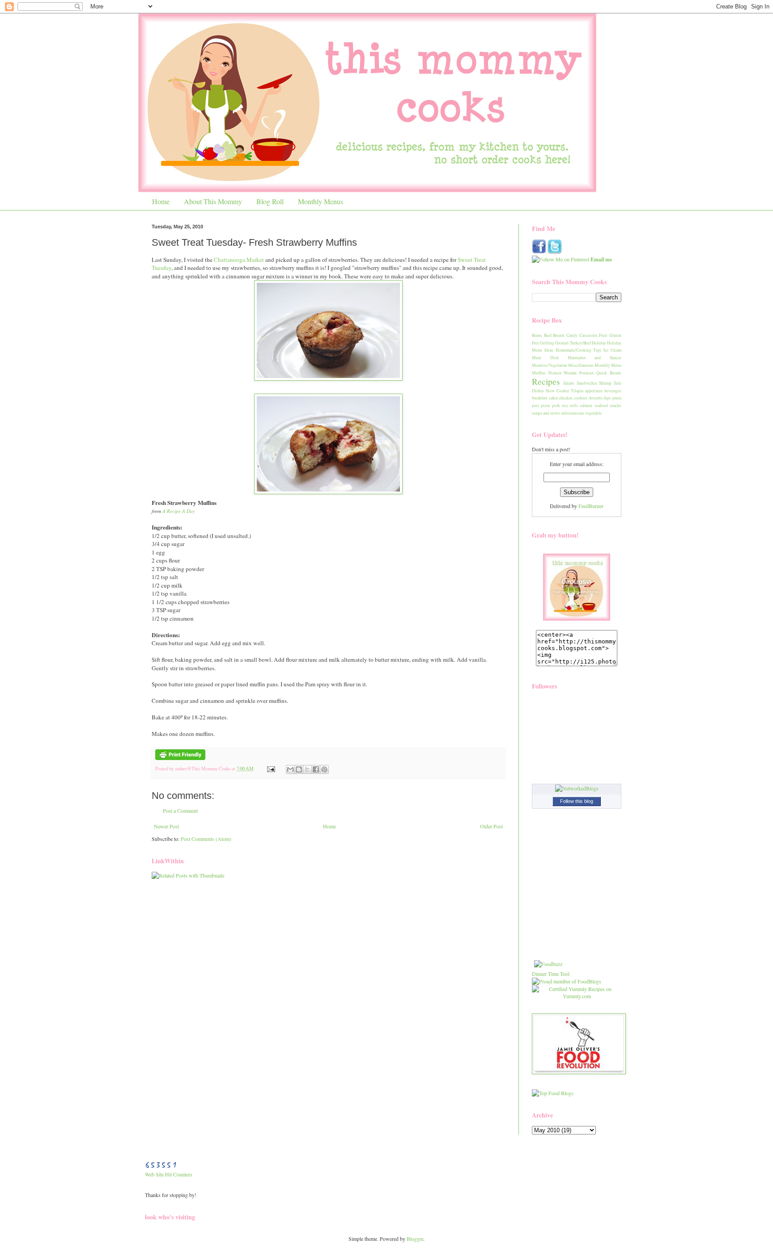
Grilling (547, 343)
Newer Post (166, 826)
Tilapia (577, 391)
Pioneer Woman (562, 373)
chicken (566, 398)
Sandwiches (587, 383)
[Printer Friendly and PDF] (180, 758)
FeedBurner (590, 505)
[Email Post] (270, 768)
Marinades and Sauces (595, 358)
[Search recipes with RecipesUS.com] (552, 1092)
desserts (596, 398)
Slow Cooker (557, 391)
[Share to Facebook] (315, 769)
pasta (616, 398)
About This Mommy (213, 201)
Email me (601, 259)
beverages (612, 391)
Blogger (415, 1238)
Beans (537, 335)
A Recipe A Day (178, 511)
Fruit (603, 335)
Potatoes (586, 373)
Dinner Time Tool (550, 973)
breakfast (540, 398)
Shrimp (605, 383)
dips (607, 398)
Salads (568, 383)
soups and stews (546, 413)
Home (161, 201)
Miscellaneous (581, 365)
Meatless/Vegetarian (549, 365)
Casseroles (588, 335)
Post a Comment (180, 810)
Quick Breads (608, 373)
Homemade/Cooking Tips (579, 350)
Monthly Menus (320, 201)
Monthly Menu (608, 365)
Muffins (539, 373)
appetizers (594, 391)
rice (565, 405)
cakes (553, 398)
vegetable (593, 413)
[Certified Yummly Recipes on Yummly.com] (576, 996)
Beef (548, 335)
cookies (580, 398)
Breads (559, 335)
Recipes (546, 381)
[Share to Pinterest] (324, 769)
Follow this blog (576, 801)
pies (535, 405)
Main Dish (545, 358)
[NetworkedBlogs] (577, 788)
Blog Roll (270, 201)
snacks (615, 405)
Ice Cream (612, 350)
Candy (572, 335)
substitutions (572, 413)
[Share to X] (307, 769)
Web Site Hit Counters (168, 1174)
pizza (545, 405)
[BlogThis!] (298, 769)
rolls (574, 405)
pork (556, 405)
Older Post (491, 826)
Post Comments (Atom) (206, 838)
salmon (586, 405)
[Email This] (290, 769)
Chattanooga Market (239, 260)
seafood (601, 405)
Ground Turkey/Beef (572, 343)
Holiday (599, 343)
